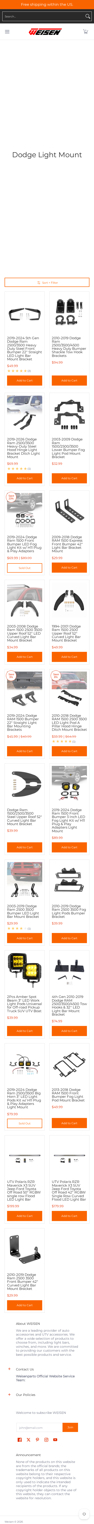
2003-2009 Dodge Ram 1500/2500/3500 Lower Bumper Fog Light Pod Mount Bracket (68, 448)
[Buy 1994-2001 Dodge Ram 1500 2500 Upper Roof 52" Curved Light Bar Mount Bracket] (69, 600)
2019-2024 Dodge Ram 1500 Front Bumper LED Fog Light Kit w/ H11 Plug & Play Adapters (24, 544)
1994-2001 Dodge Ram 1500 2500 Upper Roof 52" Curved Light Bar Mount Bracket (66, 633)
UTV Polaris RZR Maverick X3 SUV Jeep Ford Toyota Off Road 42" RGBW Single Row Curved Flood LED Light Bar (69, 1190)
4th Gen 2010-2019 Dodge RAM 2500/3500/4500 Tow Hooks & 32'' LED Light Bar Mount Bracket (69, 1006)
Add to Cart (25, 380)
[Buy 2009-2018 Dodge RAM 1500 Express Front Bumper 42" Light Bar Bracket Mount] (69, 510)
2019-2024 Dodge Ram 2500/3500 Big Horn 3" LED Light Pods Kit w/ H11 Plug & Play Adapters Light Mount (24, 1098)
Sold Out (25, 568)
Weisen (9, 1521)
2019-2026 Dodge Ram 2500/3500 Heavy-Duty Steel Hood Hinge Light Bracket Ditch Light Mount (23, 448)
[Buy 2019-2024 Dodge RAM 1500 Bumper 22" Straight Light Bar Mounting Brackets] (24, 689)
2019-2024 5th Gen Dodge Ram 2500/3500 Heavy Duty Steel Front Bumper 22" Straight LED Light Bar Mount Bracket (24, 348)
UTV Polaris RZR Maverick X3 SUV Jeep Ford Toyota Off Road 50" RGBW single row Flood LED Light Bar (24, 1190)
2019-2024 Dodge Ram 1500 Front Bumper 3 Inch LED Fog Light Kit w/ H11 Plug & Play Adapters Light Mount (68, 820)
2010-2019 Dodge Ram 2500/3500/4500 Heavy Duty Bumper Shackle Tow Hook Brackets (69, 347)
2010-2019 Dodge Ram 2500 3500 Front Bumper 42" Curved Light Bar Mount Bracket (22, 1281)
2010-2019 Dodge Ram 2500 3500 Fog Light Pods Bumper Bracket (69, 911)
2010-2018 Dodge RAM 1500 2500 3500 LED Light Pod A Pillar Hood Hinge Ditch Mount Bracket (69, 722)
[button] (85, 32)
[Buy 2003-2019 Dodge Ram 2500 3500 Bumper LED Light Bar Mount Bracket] (24, 879)
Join (70, 1427)
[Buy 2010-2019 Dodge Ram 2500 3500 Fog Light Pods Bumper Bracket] (69, 879)
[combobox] (43, 16)
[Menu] (7, 32)
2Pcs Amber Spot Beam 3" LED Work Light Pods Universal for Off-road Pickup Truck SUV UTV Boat (24, 1004)
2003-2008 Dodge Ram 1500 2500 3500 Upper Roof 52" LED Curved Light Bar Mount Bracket (24, 633)
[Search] (87, 16)
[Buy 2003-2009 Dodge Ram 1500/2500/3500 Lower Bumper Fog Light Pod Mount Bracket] (69, 413)
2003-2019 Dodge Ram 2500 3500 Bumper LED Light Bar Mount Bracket (23, 911)
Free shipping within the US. (47, 4)
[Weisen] (45, 31)
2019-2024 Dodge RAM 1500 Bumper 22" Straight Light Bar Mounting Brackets (23, 722)
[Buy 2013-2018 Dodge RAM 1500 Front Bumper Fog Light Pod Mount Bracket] (69, 1063)
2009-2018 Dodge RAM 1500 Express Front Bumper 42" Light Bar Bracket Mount (67, 544)
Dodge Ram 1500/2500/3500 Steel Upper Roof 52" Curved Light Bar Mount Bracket (24, 817)
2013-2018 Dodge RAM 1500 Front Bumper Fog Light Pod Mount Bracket (68, 1094)
